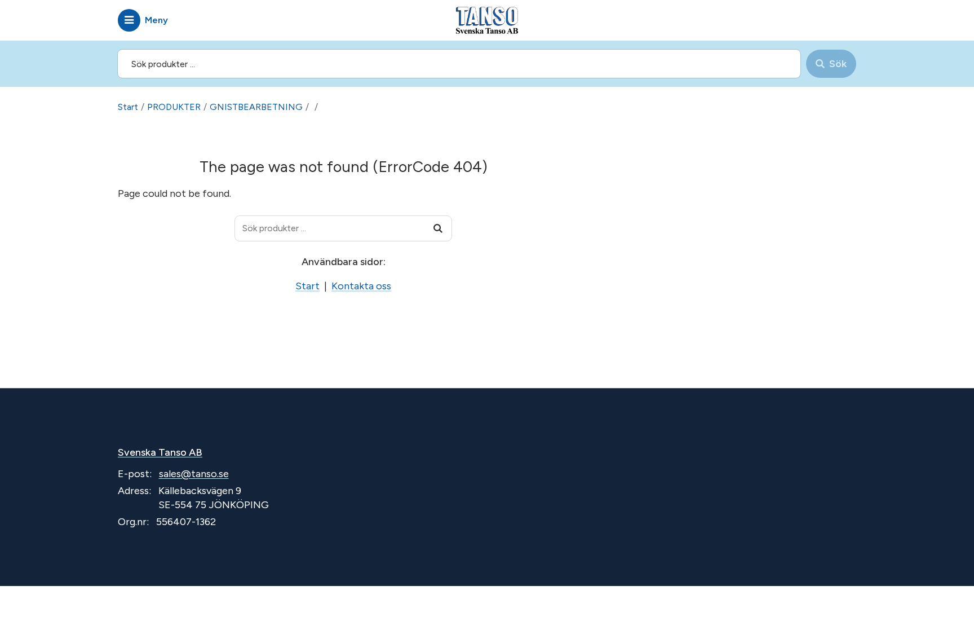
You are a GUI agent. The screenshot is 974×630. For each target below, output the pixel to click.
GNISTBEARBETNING (256, 107)
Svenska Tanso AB (160, 452)
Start (128, 107)
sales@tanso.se (194, 474)
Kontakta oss (361, 286)
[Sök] (437, 228)
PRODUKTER (174, 107)
